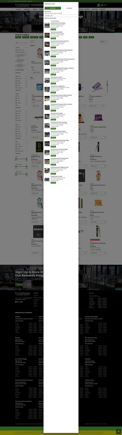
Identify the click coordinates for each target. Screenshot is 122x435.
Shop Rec (53, 29)
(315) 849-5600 (55, 99)
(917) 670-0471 (55, 180)
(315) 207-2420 (55, 117)
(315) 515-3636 (55, 81)
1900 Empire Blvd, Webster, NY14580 (59, 69)
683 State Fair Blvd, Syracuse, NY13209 (59, 96)
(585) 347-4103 (55, 72)
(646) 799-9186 (55, 162)
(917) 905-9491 (55, 135)
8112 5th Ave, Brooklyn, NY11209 (58, 141)
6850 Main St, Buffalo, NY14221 (57, 33)
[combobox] (60, 16)
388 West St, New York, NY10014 (58, 150)
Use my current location (51, 18)
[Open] (76, 15)
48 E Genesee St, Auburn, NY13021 (58, 78)
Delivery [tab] (70, 8)
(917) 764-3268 (55, 153)
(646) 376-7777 (55, 27)
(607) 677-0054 (55, 90)
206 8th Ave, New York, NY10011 (58, 24)
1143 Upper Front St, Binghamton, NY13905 (60, 87)
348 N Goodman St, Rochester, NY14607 (59, 60)
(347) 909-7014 (55, 144)
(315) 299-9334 (55, 108)
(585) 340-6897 (55, 63)
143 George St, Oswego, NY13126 (58, 114)
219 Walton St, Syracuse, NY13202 (58, 105)
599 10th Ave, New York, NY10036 (58, 159)
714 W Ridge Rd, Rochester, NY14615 (59, 51)
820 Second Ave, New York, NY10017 (59, 168)
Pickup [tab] (53, 8)
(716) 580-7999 (55, 36)
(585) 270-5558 (55, 45)
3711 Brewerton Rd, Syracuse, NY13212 (59, 123)
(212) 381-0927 (55, 171)
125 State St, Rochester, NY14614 (58, 42)
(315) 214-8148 (55, 126)
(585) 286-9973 (55, 54)
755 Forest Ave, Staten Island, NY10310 (59, 132)
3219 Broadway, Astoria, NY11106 (58, 177)
